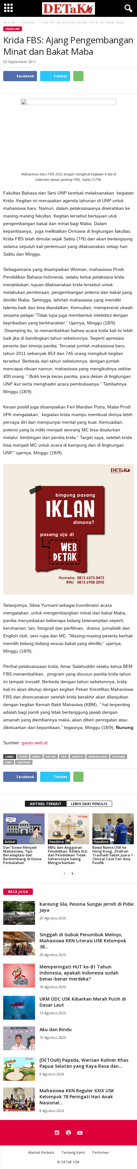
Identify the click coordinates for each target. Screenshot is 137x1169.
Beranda (9, 22)
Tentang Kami (73, 1152)
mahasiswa (98, 757)
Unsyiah (23, 762)
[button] (127, 9)
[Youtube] (80, 1133)
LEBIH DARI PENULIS (89, 803)
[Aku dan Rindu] (19, 1038)
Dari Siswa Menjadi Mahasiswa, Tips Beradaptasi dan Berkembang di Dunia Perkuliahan (22, 855)
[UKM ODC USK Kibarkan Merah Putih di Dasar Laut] (19, 1008)
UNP (8, 762)
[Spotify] (68, 1133)
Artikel (10, 842)
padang (118, 757)
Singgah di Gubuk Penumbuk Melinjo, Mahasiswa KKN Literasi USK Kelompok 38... (83, 941)
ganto (77, 757)
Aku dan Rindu (56, 1029)
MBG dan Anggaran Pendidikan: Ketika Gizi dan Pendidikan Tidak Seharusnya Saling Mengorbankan (67, 855)
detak (51, 757)
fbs (64, 757)
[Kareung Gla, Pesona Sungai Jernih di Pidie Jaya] (19, 913)
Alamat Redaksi (41, 1152)
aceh (23, 757)
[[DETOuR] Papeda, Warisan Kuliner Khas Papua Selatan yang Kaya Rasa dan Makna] (19, 1069)
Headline (12, 29)
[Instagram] (57, 1133)
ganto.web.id (34, 742)
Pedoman (100, 1152)
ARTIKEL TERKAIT (45, 803)
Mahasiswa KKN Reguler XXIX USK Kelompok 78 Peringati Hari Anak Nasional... (77, 1097)
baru (36, 757)
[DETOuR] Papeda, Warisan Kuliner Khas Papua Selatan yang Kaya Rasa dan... (84, 1063)
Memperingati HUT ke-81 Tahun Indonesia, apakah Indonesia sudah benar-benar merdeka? (79, 973)
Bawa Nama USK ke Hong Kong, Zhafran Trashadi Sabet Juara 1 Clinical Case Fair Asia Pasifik (112, 855)
